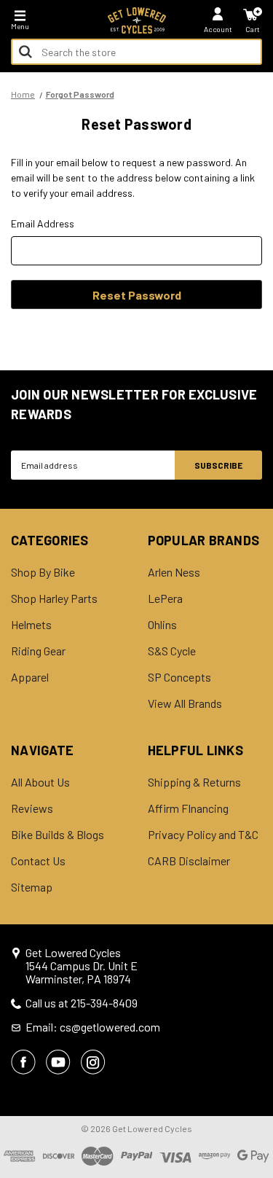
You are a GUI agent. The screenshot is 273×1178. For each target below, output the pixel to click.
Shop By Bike (43, 572)
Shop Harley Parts (54, 598)
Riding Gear (38, 651)
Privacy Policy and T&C (203, 834)
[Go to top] (260, 1055)
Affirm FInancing (188, 808)
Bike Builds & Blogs (57, 834)
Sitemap (31, 887)
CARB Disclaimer (189, 860)
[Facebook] (23, 1062)
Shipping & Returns (194, 782)
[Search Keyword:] (25, 51)
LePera (165, 598)
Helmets (31, 624)
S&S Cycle (172, 651)
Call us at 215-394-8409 (81, 1003)
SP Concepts (179, 677)
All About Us (40, 782)
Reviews (32, 808)
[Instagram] (93, 1062)
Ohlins (162, 624)
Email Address (42, 223)
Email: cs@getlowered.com (92, 1027)
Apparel (30, 677)
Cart (252, 29)
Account (218, 29)
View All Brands (185, 703)
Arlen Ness (174, 572)
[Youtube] (58, 1062)
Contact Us (38, 860)
